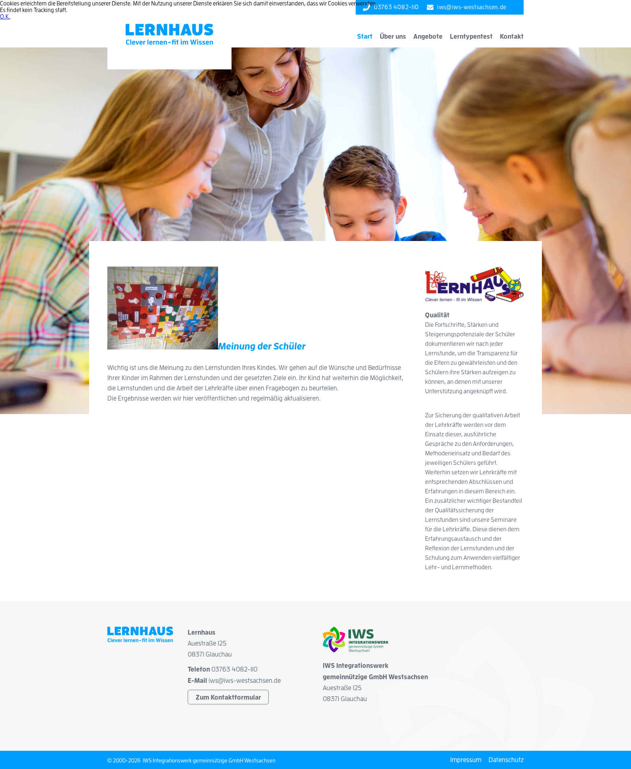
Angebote (428, 36)
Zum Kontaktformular (228, 697)
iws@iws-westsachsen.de (245, 680)
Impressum (465, 760)
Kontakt (512, 36)
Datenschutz (506, 760)
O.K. (5, 16)
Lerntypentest (471, 36)
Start (364, 36)
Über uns (393, 36)
